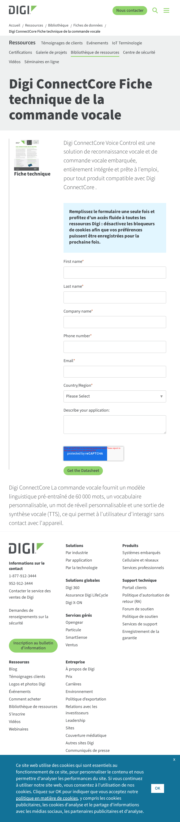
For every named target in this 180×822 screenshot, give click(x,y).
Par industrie (77, 553)
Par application (79, 560)
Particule (73, 630)
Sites (70, 728)
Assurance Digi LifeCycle (87, 595)
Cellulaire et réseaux (140, 560)
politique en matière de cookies (47, 798)
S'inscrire (17, 714)
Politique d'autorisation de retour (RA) (145, 598)
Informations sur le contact (27, 566)
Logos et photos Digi (27, 684)
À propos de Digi (80, 669)
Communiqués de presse (88, 750)
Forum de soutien (138, 609)
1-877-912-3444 (22, 576)
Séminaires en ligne (41, 62)
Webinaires (18, 729)
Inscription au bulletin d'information (33, 645)
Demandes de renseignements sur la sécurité (28, 617)
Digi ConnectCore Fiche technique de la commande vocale (54, 31)
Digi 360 (72, 588)
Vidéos (15, 62)
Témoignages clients (27, 677)
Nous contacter (129, 10)
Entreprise (75, 662)
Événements (20, 692)
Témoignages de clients (62, 43)
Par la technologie (82, 568)
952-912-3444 (21, 583)
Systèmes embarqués (141, 553)
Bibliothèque (58, 25)
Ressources (34, 25)
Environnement (79, 692)
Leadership (75, 720)
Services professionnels (143, 568)
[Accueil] (29, 10)
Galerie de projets (51, 52)
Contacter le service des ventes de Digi (30, 594)
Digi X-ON (74, 603)
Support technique (139, 580)
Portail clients (134, 588)
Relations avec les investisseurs (81, 710)
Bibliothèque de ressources (95, 52)
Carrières (73, 684)
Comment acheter (25, 699)
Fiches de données (88, 25)
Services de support (139, 624)
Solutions (74, 545)
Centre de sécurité (139, 52)
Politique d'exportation (86, 699)
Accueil (14, 25)
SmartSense (76, 637)
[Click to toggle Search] (155, 10)
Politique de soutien (140, 616)
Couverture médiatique (86, 735)
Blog (13, 669)
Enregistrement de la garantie (140, 635)
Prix (69, 677)
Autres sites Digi (80, 743)
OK (157, 788)
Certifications (20, 52)
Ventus (72, 645)
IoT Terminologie (127, 43)
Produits (130, 545)
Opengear (74, 622)
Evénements (97, 43)
